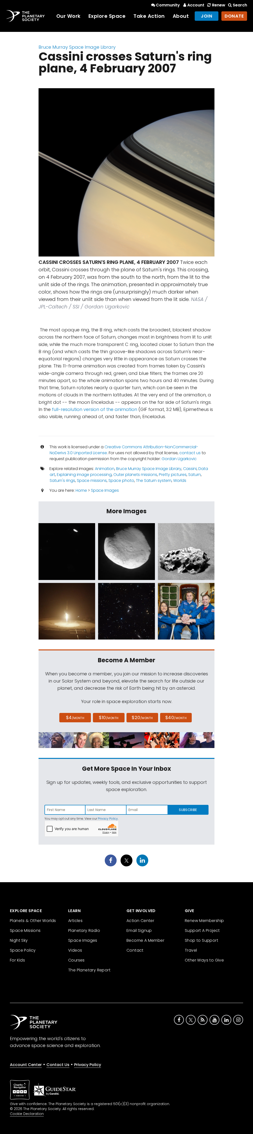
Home (81, 490)
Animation (104, 468)
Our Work (68, 16)
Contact (135, 950)
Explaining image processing (84, 474)
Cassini (190, 468)
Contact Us (57, 1065)
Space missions (92, 480)
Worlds (179, 480)
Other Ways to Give (204, 960)
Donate (234, 16)
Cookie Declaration (27, 1113)
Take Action (149, 16)
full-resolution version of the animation (94, 409)
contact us (190, 453)
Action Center (140, 920)
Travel (191, 950)
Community (168, 5)
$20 (142, 717)
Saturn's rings (62, 480)
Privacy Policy (108, 818)
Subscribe (188, 809)
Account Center (26, 1065)
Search (240, 5)
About (181, 16)
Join (206, 16)
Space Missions (25, 930)
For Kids (17, 960)
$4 (75, 717)
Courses (76, 960)
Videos (75, 950)
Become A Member (145, 940)
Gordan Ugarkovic (179, 459)
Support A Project (202, 930)
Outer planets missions (135, 474)
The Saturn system (153, 480)
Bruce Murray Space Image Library (77, 47)
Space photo (121, 480)
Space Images (105, 490)
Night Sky (19, 940)
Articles (75, 920)
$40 (176, 717)
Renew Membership (204, 920)
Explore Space (107, 16)
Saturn (194, 474)
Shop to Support (201, 940)
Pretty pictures (173, 474)
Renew (218, 5)
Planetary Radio (84, 930)
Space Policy (23, 950)
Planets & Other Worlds (33, 920)
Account (195, 5)
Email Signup (139, 930)
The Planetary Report (89, 970)
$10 (108, 717)
